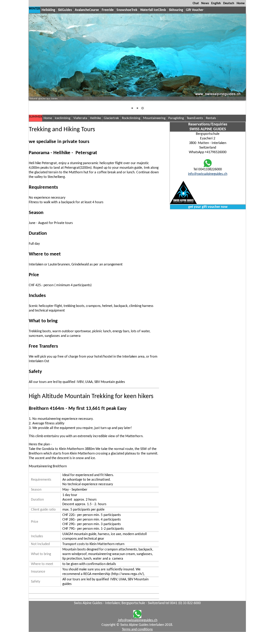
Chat (196, 3)
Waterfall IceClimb (153, 10)
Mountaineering (154, 118)
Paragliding (176, 118)
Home (241, 3)
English (216, 3)
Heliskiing (48, 10)
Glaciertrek (111, 118)
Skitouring (176, 10)
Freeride (108, 10)
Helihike (95, 118)
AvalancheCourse (87, 10)
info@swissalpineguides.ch (207, 174)
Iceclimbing (62, 118)
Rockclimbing (131, 118)
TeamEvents (195, 118)
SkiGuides (65, 10)
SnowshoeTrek (127, 10)
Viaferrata (80, 118)
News (205, 3)
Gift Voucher (194, 10)
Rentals (211, 118)
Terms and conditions (137, 629)
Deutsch (228, 3)
